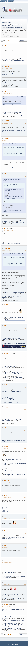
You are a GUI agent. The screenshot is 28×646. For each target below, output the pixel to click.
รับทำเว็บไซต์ (5, 507)
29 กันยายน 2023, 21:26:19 (7, 448)
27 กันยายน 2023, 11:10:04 (7, 387)
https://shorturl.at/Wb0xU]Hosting (12, 598)
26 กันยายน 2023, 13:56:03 (7, 250)
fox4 (5, 530)
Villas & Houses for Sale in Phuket (9, 399)
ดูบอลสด (4, 510)
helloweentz (7, 428)
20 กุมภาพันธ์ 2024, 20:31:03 (7, 547)
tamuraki (6, 446)
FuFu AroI (6, 516)
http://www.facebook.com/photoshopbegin (14, 317)
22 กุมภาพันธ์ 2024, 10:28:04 (7, 606)
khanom (11, 25)
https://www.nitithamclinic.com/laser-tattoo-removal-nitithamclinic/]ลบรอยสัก (13, 374)
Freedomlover (8, 66)
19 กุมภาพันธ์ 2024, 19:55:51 (7, 532)
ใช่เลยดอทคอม (5, 509)
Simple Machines (17, 644)
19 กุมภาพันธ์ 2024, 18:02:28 (7, 497)
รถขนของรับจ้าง (17, 440)
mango (6, 305)
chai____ (6, 45)
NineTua (12, 24)
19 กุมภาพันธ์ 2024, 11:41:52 (7, 482)
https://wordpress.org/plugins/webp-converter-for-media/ (13, 73)
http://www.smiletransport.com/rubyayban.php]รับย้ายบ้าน (14, 467)
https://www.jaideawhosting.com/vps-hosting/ (11, 83)
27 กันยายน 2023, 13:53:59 (7, 409)
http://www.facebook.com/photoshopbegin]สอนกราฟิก (13, 320)
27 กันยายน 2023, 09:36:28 (7, 356)
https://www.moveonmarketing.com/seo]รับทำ (14, 370)
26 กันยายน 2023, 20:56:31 (7, 327)
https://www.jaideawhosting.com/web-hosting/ (14, 79)
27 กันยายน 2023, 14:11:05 (7, 430)
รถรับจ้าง (4, 440)
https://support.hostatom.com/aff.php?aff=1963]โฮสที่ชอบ (11, 58)
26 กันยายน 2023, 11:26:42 (8, 230)
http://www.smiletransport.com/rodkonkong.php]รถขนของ (14, 471)
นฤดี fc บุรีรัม (7, 480)
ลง (1, 40)
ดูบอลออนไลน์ (5, 511)
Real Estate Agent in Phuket (8, 397)
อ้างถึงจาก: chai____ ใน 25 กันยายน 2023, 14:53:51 (14, 144)
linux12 (6, 385)
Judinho (6, 495)
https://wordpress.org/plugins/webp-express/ (13, 167)
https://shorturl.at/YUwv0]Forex (11, 594)
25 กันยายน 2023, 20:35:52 (7, 175)
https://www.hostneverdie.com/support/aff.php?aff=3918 (13, 344)
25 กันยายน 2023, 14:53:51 (7, 93)
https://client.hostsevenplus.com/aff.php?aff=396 (12, 243)
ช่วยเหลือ (8, 643)
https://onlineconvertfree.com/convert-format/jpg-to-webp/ (13, 538)
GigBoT (6, 354)
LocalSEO (6, 121)
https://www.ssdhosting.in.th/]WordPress (13, 377)
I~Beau (8, 25)
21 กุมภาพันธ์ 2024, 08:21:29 (7, 562)
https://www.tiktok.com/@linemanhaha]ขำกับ (14, 60)
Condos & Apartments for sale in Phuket (10, 401)
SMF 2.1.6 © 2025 (10, 644)
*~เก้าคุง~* (4, 25)
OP (4, 560)
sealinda (8, 24)
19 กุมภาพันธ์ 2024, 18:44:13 (7, 518)
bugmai (16, 24)
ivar (5, 325)
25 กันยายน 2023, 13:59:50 (7, 68)
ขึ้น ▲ (20, 643)
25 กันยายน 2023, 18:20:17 (7, 140)
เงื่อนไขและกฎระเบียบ (14, 643)
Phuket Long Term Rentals (7, 398)
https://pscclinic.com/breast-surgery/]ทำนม (9, 367)
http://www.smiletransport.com (12, 459)
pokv (5, 545)
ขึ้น (2, 634)
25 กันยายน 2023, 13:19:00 (7, 47)
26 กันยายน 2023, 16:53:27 (7, 307)
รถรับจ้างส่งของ (10, 440)
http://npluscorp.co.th (9, 572)
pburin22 (20, 24)
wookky (6, 582)
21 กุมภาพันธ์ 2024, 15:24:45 (7, 584)
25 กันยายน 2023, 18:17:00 (7, 123)
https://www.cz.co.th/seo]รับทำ (11, 372)
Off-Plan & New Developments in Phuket (10, 402)
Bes (5, 228)
